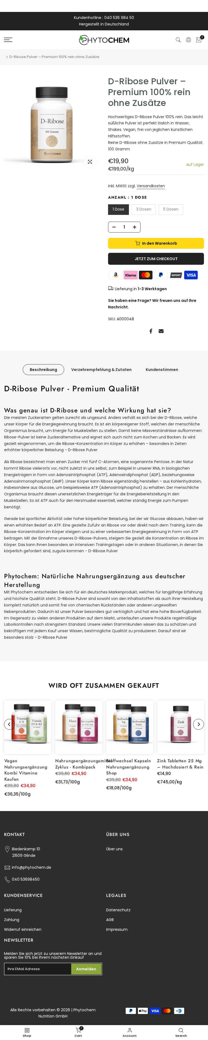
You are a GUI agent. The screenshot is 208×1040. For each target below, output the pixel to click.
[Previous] (9, 724)
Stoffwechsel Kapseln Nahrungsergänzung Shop (128, 767)
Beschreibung (43, 369)
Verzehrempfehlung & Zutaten (101, 369)
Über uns (114, 849)
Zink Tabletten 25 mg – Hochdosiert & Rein (180, 764)
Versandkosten (151, 186)
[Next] (198, 724)
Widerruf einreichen (22, 929)
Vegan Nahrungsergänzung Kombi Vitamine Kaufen (25, 770)
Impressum (117, 929)
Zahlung (11, 919)
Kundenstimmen (162, 369)
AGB (110, 919)
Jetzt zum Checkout (156, 258)
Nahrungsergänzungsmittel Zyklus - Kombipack (83, 764)
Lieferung (13, 910)
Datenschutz (118, 910)
